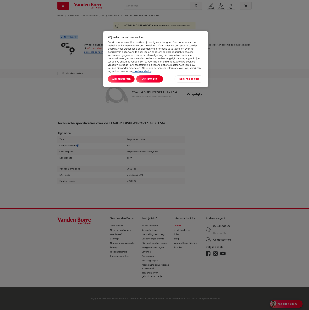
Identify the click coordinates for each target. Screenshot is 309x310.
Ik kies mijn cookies (189, 78)
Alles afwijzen (149, 78)
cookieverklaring (142, 71)
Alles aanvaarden (121, 78)
